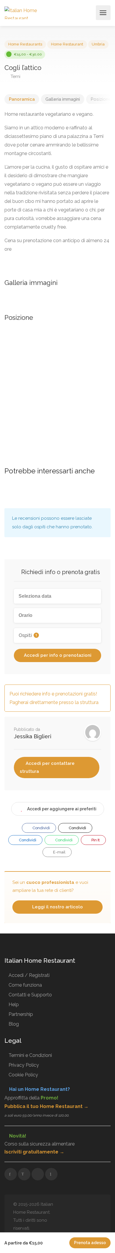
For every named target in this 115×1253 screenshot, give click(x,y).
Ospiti (28, 635)
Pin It (95, 840)
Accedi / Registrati (29, 975)
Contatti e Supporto (30, 995)
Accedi (89, 12)
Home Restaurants (25, 44)
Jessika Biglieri (32, 736)
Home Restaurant (67, 44)
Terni (14, 76)
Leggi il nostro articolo (57, 907)
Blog (14, 1024)
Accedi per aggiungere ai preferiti (61, 808)
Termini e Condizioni (30, 1055)
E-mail (58, 852)
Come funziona (25, 985)
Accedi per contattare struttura (47, 767)
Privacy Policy (24, 1065)
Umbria (98, 44)
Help (14, 1004)
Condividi (41, 828)
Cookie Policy (23, 1075)
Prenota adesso (90, 1242)
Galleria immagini (62, 99)
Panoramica (22, 99)
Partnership (21, 1014)
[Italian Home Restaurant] (31, 12)
